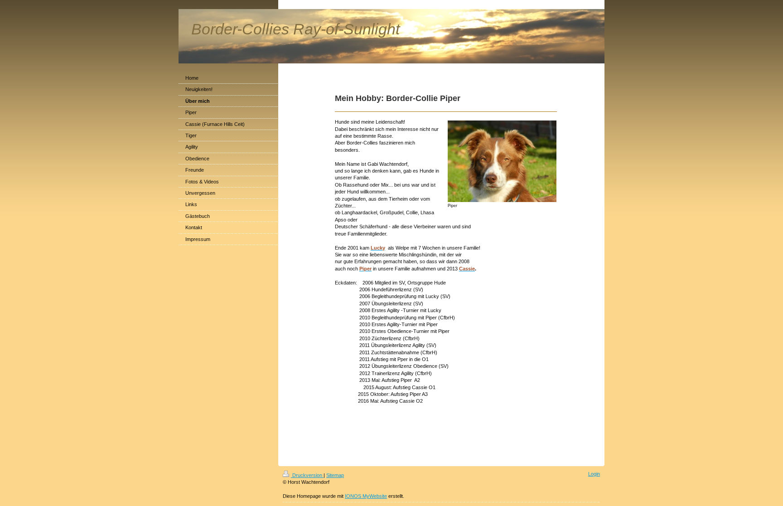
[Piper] (502, 161)
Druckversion (307, 475)
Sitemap (335, 475)
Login (594, 474)
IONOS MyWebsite (366, 496)
